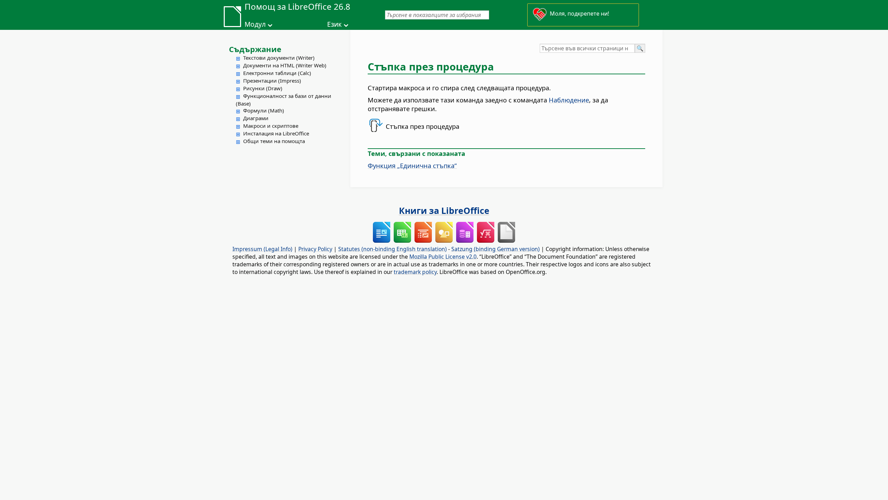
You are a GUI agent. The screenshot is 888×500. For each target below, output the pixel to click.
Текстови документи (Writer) (279, 57)
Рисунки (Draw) (262, 88)
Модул (255, 24)
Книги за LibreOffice (444, 210)
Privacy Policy (315, 249)
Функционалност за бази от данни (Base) (283, 99)
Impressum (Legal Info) (262, 249)
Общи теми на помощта (274, 141)
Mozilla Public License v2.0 (443, 256)
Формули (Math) (263, 110)
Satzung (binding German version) (495, 249)
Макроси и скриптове (270, 125)
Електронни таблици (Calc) (277, 72)
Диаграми (255, 118)
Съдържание (255, 49)
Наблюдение (569, 99)
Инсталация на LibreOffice (276, 133)
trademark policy (415, 272)
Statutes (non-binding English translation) (392, 249)
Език (334, 24)
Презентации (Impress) (272, 80)
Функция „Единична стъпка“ (412, 165)
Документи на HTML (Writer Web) (284, 65)
